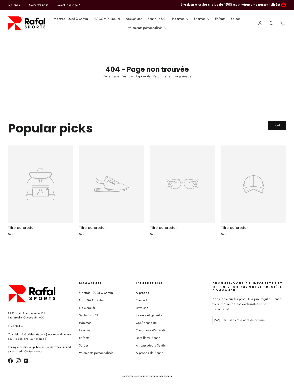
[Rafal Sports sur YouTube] (26, 360)
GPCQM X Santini (107, 18)
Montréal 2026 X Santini (71, 18)
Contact (141, 300)
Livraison (142, 307)
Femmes (200, 18)
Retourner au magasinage (172, 76)
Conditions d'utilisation (152, 330)
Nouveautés (134, 18)
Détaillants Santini (148, 337)
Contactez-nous (38, 5)
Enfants (220, 18)
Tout (277, 125)
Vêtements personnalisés (145, 27)
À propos (14, 5)
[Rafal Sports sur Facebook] (10, 360)
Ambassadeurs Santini (151, 345)
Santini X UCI (157, 18)
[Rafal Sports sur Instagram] (18, 360)
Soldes (235, 18)
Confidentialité (146, 322)
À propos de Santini (150, 353)
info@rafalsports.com (32, 334)
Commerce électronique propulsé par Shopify (147, 376)
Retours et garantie (149, 315)
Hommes (178, 18)
